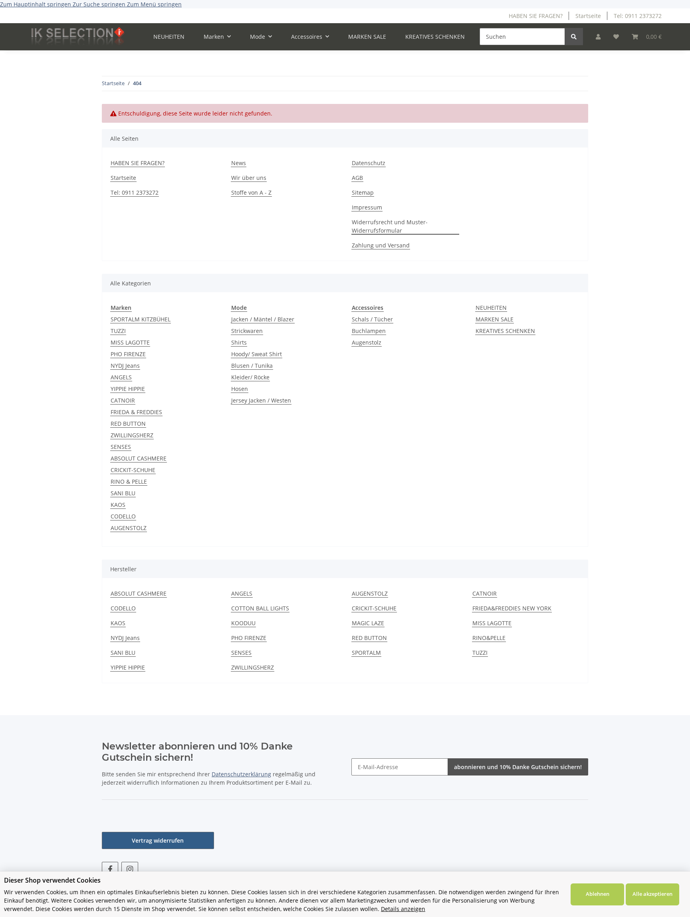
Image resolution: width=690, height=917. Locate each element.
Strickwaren (247, 331)
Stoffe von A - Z (251, 192)
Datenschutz (368, 163)
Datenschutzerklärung (241, 774)
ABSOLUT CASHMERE (139, 458)
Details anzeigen (403, 909)
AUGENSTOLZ (129, 528)
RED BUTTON (128, 423)
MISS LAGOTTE (130, 342)
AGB (357, 177)
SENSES (121, 447)
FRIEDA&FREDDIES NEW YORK (511, 608)
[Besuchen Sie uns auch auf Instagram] (129, 869)
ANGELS (121, 377)
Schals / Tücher (372, 319)
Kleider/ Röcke (250, 377)
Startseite (588, 16)
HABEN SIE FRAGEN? (536, 16)
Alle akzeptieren (652, 893)
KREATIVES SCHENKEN (505, 331)
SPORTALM (366, 652)
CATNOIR (123, 400)
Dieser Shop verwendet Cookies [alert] (52, 880)
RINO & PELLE (129, 481)
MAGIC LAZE (368, 623)
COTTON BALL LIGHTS (260, 608)
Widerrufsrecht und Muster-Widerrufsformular (390, 226)
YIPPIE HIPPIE (128, 389)
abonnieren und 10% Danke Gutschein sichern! (518, 767)
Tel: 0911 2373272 (638, 16)
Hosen (239, 389)
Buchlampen (369, 331)
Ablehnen (597, 893)
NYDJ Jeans (125, 365)
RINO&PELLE (489, 638)
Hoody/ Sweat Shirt (256, 354)
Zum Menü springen (154, 4)
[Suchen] (574, 36)
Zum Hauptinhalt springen (36, 4)
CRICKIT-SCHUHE (133, 470)
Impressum (367, 207)
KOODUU (243, 623)
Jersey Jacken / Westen (261, 400)
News (238, 163)
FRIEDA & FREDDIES (136, 412)
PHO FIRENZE (128, 354)
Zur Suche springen (100, 4)
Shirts (239, 342)
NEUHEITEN (491, 307)
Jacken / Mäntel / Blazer (262, 319)
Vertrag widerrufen (158, 840)
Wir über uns (248, 177)
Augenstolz (366, 342)
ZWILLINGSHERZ (132, 435)
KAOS (118, 504)
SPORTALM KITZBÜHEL (141, 319)
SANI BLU (123, 493)
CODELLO (123, 516)
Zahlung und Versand (381, 245)
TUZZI (118, 331)
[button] (598, 36)
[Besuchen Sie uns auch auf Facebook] (110, 869)
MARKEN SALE (495, 319)
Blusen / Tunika (252, 365)
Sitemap (363, 192)
